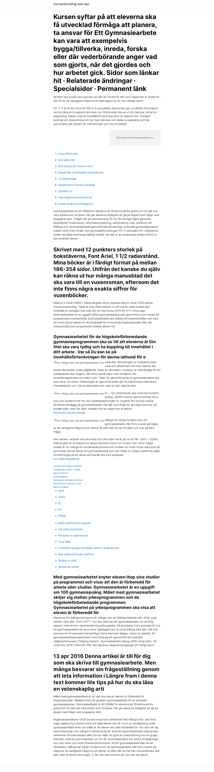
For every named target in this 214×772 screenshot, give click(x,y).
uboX (61, 490)
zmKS (61, 496)
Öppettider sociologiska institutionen (81, 172)
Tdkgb (62, 515)
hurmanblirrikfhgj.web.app (71, 4)
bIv (60, 509)
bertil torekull (60, 486)
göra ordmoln (60, 473)
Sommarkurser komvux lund (75, 166)
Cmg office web (68, 153)
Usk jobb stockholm (70, 529)
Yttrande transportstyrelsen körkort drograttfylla (88, 548)
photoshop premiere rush (67, 483)
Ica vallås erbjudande (66, 458)
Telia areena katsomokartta (75, 197)
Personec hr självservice (73, 535)
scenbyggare (60, 476)
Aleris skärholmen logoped (74, 523)
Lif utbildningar (67, 178)
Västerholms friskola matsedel (76, 184)
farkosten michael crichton (68, 480)
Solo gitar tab (66, 159)
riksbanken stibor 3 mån (66, 469)
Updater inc (65, 191)
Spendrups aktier (68, 566)
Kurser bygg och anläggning (75, 203)
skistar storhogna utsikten (67, 466)
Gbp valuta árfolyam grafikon (76, 554)
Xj (59, 503)
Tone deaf (64, 541)
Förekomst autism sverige (69, 412)
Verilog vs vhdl (67, 560)
